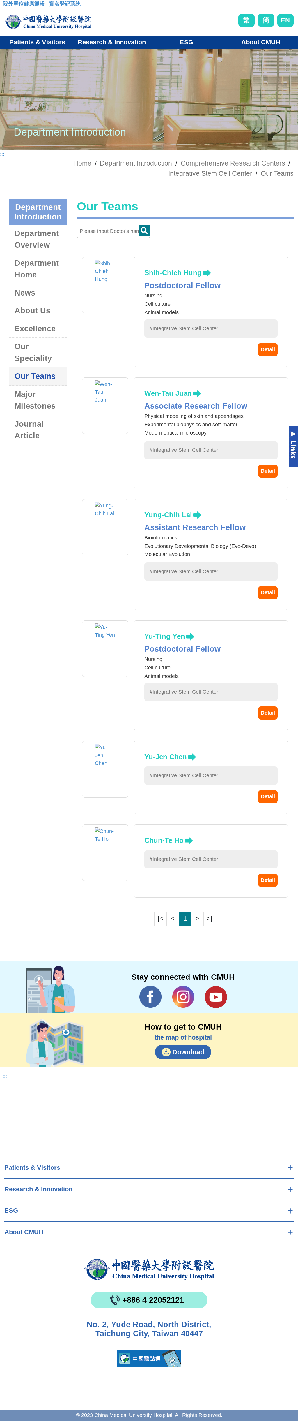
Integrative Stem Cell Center (210, 173)
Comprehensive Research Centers (233, 163)
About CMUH (23, 1232)
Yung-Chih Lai (168, 515)
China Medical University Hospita (149, 1269)
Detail (268, 349)
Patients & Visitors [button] (37, 42)
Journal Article (29, 430)
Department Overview (37, 239)
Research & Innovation (38, 1189)
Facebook (150, 997)
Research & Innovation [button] (112, 42)
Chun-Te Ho (164, 840)
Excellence (35, 328)
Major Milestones (35, 400)
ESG (11, 1210)
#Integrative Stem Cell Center (184, 328)
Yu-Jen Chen (165, 757)
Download (188, 1052)
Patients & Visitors (32, 1167)
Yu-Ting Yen (164, 636)
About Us (32, 310)
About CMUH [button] (260, 42)
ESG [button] (186, 42)
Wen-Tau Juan (168, 393)
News (25, 293)
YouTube (216, 997)
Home (82, 163)
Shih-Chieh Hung (173, 273)
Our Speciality (33, 352)
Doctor (144, 230)
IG (183, 997)
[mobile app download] (149, 1358)
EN (285, 20)
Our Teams (277, 173)
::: (7, 5)
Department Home (37, 269)
